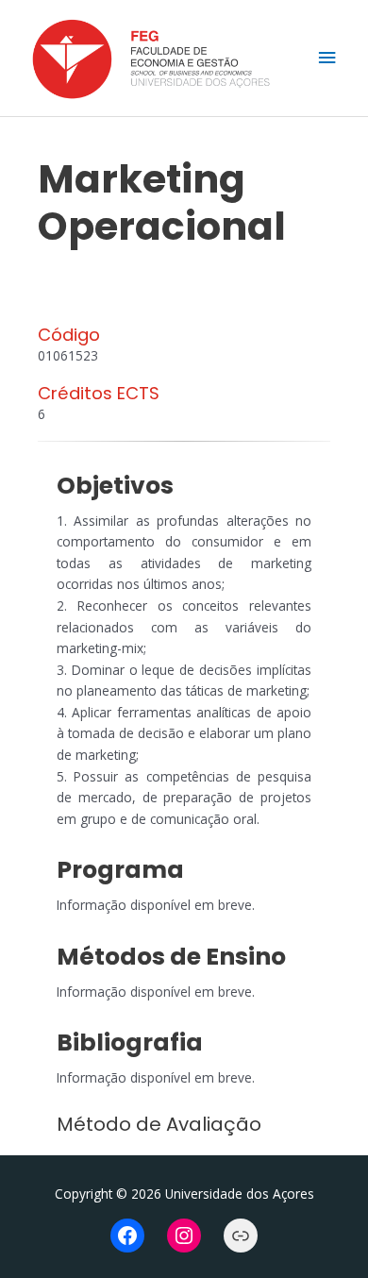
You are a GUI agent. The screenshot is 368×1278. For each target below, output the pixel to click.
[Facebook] (127, 1236)
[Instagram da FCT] (184, 1236)
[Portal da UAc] (241, 1236)
